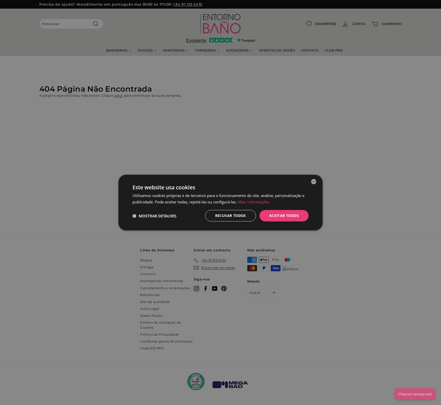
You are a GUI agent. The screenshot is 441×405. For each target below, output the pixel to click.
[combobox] (313, 181)
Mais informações (253, 201)
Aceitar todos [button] (284, 215)
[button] (154, 215)
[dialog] (220, 202)
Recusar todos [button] (230, 215)
